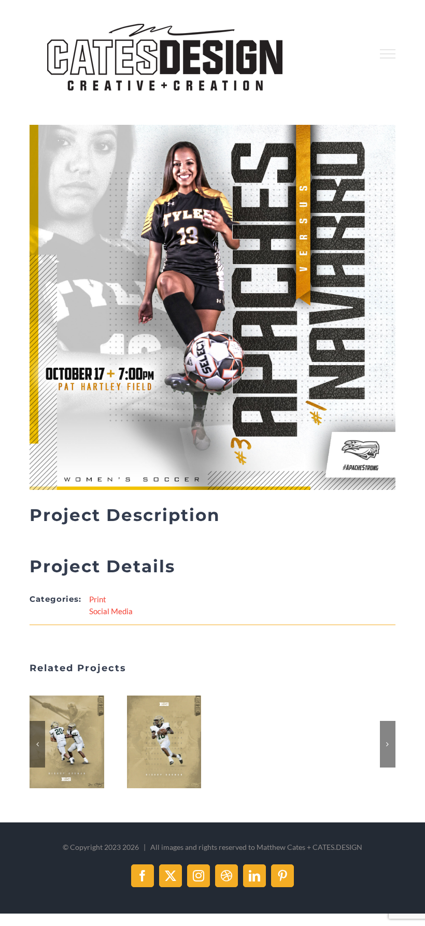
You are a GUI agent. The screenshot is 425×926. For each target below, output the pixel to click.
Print (97, 599)
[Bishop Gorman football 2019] (67, 742)
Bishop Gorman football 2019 (54, 742)
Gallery (80, 742)
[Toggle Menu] (387, 54)
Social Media (111, 611)
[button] (37, 742)
